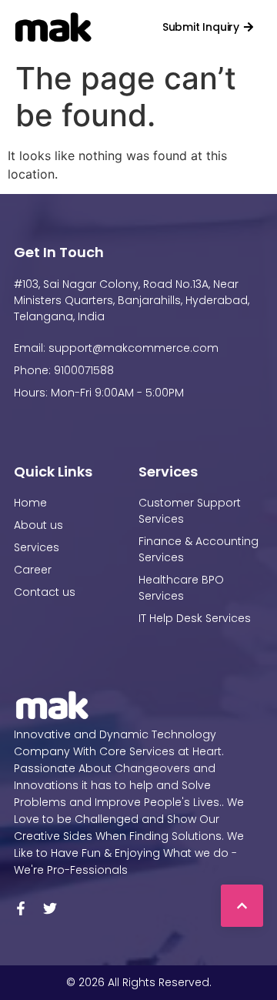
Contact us (44, 592)
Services (36, 547)
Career (33, 569)
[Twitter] (50, 908)
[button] (127, 27)
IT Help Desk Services (194, 618)
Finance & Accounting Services (198, 549)
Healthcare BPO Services (181, 588)
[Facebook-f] (21, 908)
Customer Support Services (189, 511)
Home (30, 502)
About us (38, 525)
